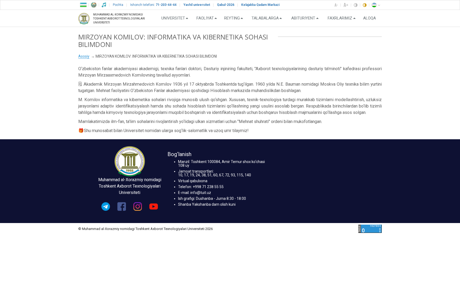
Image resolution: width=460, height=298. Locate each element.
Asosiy (83, 56)
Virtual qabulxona (192, 181)
